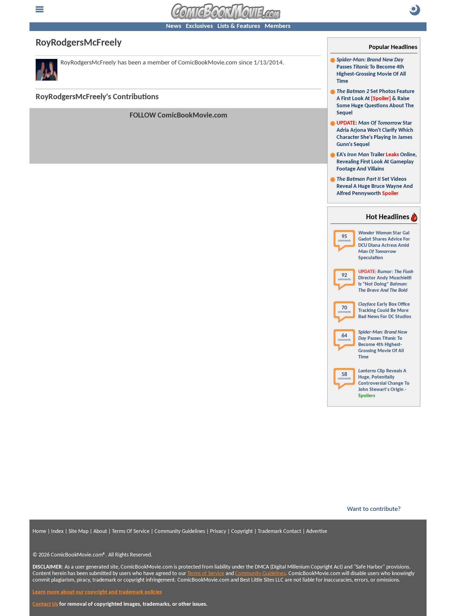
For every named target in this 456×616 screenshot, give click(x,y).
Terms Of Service (131, 531)
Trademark (270, 531)
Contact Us (45, 604)
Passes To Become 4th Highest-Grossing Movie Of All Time (371, 70)
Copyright (242, 531)
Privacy (218, 531)
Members (277, 26)
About (100, 531)
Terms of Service (205, 573)
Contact (292, 531)
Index (57, 531)
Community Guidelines (179, 531)
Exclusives (199, 26)
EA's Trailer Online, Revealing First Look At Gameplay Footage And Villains (377, 162)
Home (39, 531)
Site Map (78, 531)
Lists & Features (238, 26)
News (173, 26)
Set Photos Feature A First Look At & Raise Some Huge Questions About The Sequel (375, 102)
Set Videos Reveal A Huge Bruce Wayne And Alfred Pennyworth (375, 186)
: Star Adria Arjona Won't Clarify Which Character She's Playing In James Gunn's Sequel (375, 134)
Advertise (316, 531)
